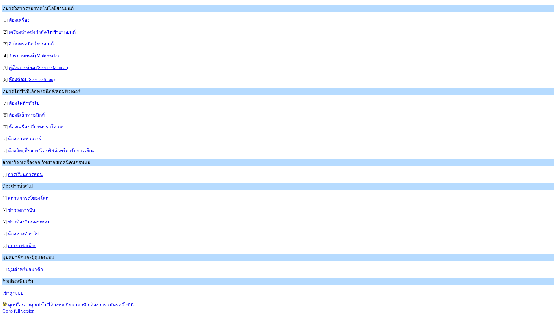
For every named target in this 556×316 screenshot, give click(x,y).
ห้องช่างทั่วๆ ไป (23, 233)
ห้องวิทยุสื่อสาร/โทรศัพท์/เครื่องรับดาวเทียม (51, 150)
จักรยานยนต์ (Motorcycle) (34, 55)
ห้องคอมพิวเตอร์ (24, 138)
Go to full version (18, 310)
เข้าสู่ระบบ (12, 293)
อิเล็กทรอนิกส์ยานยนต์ (31, 43)
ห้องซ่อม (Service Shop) (32, 79)
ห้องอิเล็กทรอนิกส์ (27, 115)
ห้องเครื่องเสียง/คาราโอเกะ (36, 126)
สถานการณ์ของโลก (28, 198)
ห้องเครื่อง (19, 20)
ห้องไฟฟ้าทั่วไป (24, 103)
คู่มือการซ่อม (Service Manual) (38, 67)
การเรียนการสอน (25, 174)
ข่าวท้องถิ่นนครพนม (28, 221)
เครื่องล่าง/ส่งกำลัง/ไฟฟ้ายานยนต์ (42, 32)
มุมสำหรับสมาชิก (25, 269)
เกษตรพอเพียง (22, 245)
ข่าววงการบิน (21, 209)
